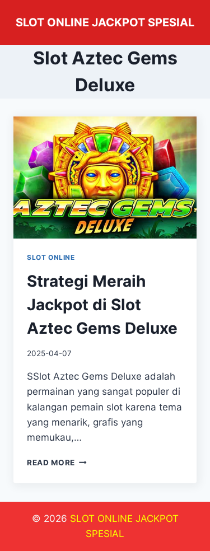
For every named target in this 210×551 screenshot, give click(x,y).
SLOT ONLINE (51, 257)
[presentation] (105, 177)
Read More (57, 462)
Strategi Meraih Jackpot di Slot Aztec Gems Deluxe (102, 305)
